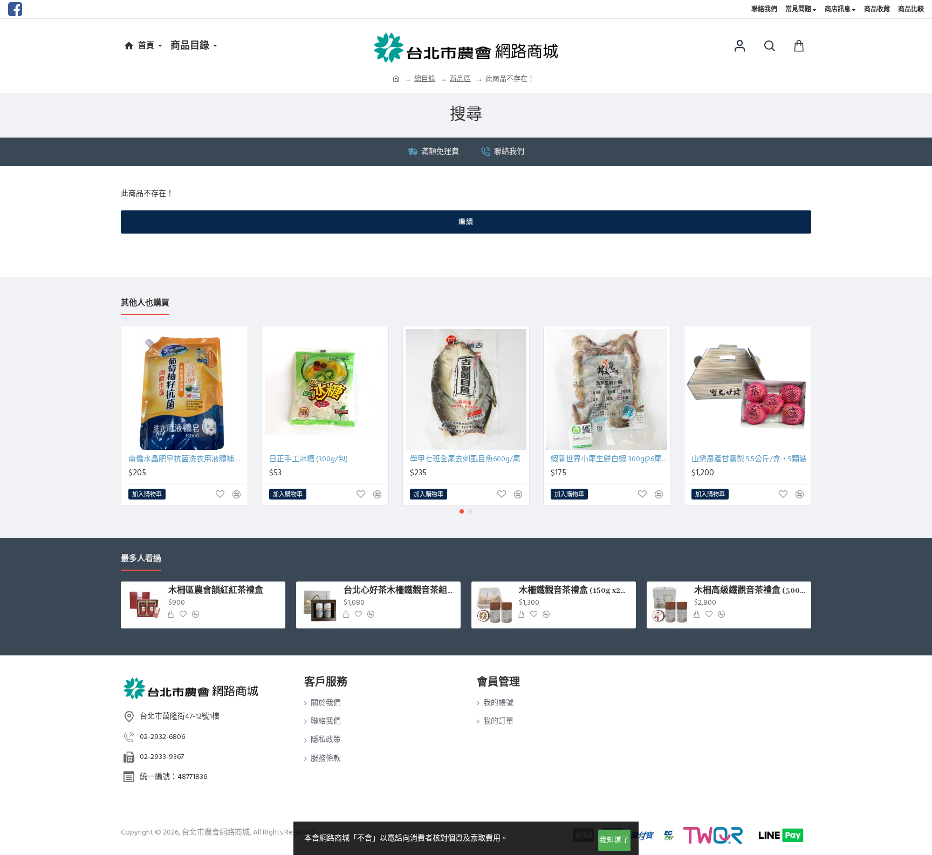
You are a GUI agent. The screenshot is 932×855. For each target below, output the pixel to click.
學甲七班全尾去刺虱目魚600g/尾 (465, 459)
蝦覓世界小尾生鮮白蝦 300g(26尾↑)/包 (609, 459)
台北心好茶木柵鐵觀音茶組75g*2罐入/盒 (400, 591)
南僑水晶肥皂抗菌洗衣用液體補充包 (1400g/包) (186, 459)
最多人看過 (141, 559)
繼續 (466, 222)
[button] (462, 511)
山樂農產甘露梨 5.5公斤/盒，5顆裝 (749, 459)
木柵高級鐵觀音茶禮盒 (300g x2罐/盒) (750, 591)
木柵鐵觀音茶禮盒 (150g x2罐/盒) (575, 591)
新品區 (460, 79)
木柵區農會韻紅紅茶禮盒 (215, 591)
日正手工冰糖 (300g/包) (308, 459)
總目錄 (424, 79)
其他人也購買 (145, 303)
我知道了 (614, 840)
